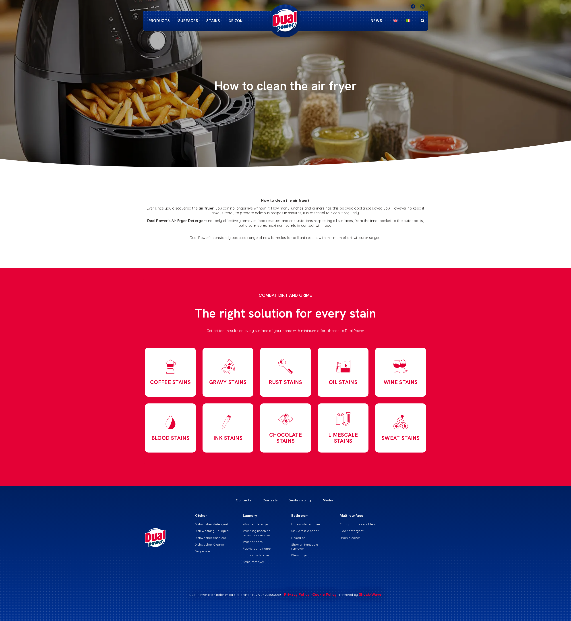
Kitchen (200, 515)
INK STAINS (227, 437)
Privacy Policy (296, 594)
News (376, 20)
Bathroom (299, 515)
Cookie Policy (325, 594)
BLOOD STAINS (170, 437)
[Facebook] (413, 6)
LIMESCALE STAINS (343, 437)
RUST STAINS (285, 382)
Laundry (250, 515)
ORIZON (235, 21)
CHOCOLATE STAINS (285, 437)
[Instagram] (422, 6)
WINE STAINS (401, 382)
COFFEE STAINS (170, 382)
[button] (422, 20)
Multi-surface (351, 515)
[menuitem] (395, 20)
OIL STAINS (343, 382)
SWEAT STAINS (400, 437)
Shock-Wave (370, 594)
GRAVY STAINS (228, 382)
